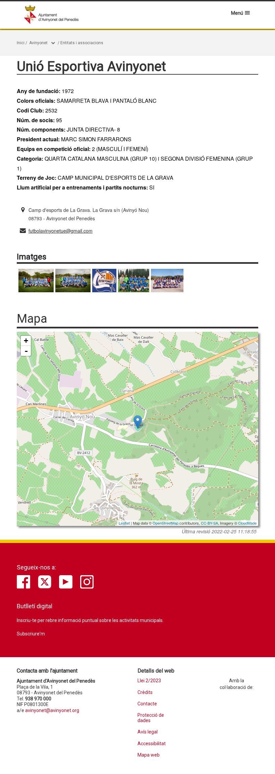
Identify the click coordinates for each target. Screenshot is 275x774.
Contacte (147, 703)
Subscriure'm (31, 633)
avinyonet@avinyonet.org (52, 710)
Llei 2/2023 (149, 680)
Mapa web (149, 755)
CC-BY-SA (209, 523)
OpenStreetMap (165, 523)
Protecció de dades (151, 718)
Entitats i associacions (81, 43)
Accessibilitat (152, 743)
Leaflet (124, 523)
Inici (20, 43)
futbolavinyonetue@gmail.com (61, 230)
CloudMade (247, 523)
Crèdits (145, 692)
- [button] (26, 351)
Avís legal (148, 731)
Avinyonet (38, 43)
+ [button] (26, 340)
